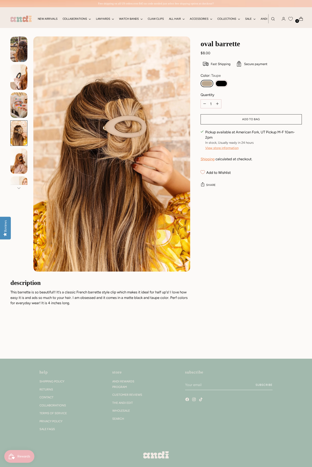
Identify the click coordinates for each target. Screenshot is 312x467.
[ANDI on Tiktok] (201, 400)
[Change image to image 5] (18, 161)
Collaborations (52, 405)
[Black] (221, 83)
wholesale (121, 411)
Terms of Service (53, 413)
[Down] (18, 188)
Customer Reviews (127, 395)
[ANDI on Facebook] (187, 400)
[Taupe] (207, 83)
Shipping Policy (51, 381)
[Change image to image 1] (18, 49)
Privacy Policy (50, 421)
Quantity (207, 95)
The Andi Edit (122, 403)
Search (118, 419)
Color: (211, 75)
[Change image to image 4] (18, 133)
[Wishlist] (290, 19)
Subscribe (264, 384)
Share (211, 184)
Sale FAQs (47, 429)
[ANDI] (21, 19)
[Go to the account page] (282, 19)
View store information (222, 148)
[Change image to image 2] (18, 77)
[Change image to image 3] (18, 105)
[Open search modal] (273, 19)
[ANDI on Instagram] (194, 400)
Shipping (208, 159)
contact (46, 397)
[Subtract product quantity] (217, 103)
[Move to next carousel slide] (298, 344)
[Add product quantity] (204, 103)
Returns (46, 389)
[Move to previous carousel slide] (288, 344)
